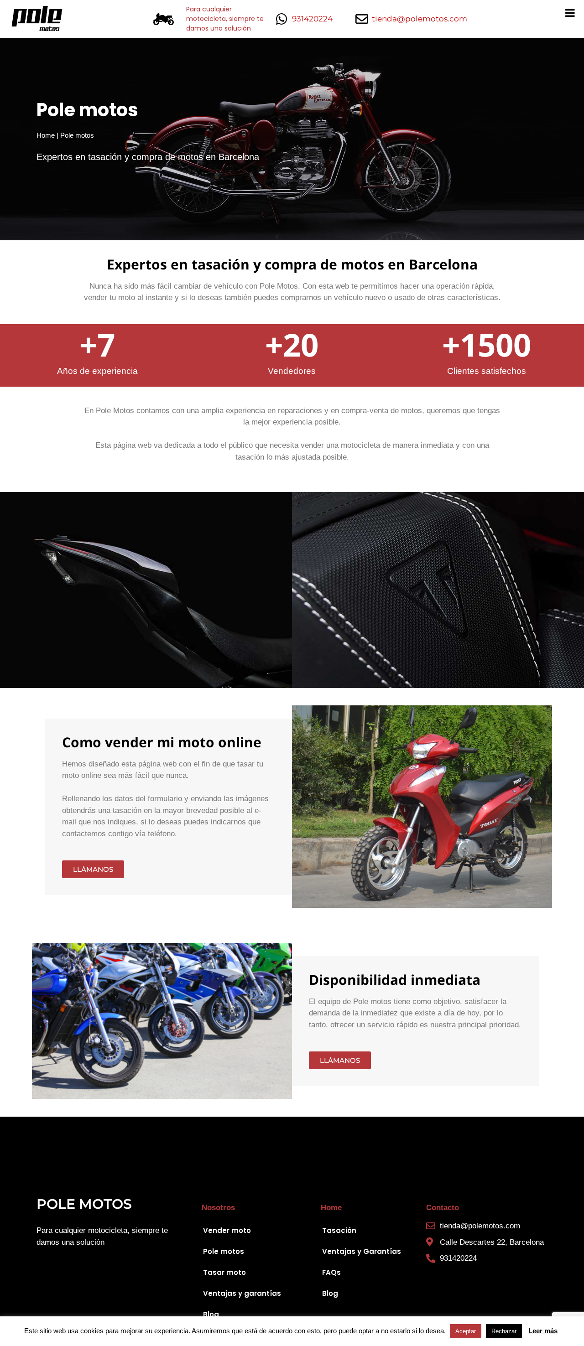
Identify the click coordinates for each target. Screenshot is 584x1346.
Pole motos (223, 1251)
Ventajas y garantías (242, 1293)
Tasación (339, 1230)
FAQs (331, 1272)
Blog (211, 1314)
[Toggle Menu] (570, 13)
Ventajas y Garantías (361, 1251)
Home (45, 135)
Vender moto (227, 1230)
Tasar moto (224, 1272)
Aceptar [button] (465, 1331)
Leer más (543, 1331)
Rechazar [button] (503, 1331)
